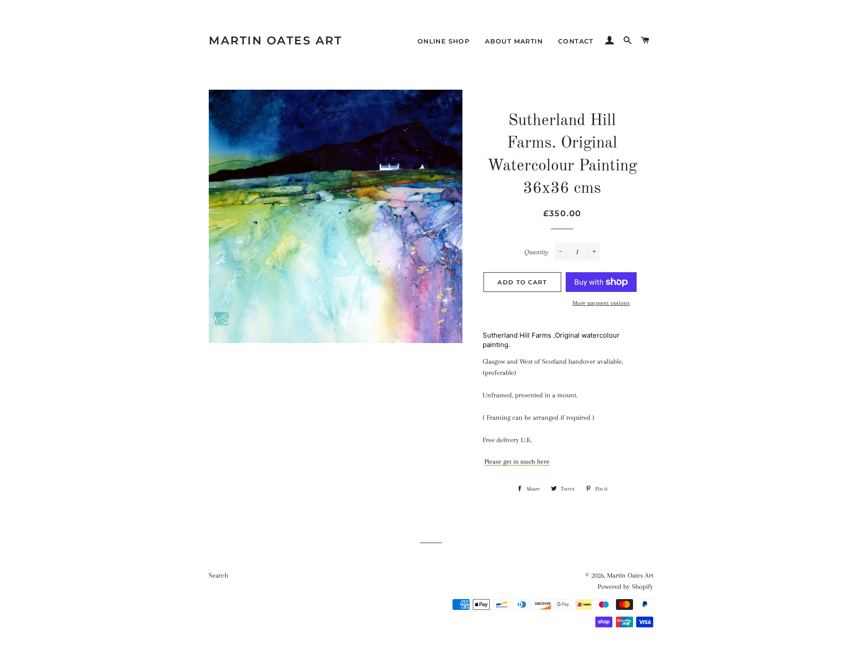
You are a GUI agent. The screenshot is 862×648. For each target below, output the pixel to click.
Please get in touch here (517, 461)
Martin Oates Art (275, 40)
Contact (576, 41)
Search (218, 575)
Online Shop (444, 41)
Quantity (536, 252)
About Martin (514, 41)
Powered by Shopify (625, 587)
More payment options (601, 303)
